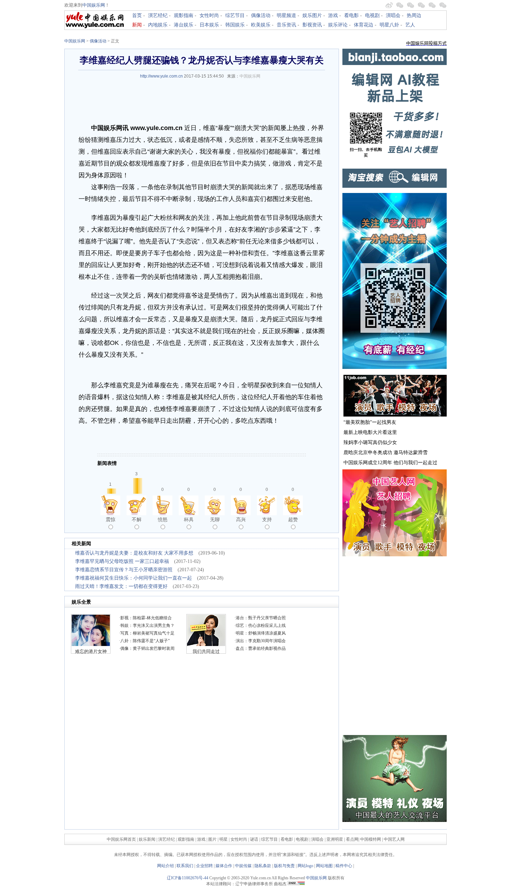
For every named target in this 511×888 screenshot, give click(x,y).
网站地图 (324, 865)
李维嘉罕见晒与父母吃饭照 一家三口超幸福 (122, 561)
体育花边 (363, 24)
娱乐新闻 (147, 839)
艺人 (410, 24)
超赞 (293, 519)
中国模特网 (370, 839)
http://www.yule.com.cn (161, 76)
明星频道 (286, 15)
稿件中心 (343, 865)
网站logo (305, 865)
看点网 (352, 839)
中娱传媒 (243, 865)
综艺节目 (235, 15)
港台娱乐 (183, 24)
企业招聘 (204, 865)
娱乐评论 (338, 24)
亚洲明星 (334, 839)
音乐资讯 (286, 24)
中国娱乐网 (93, 5)
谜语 (254, 839)
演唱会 (393, 15)
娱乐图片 (312, 15)
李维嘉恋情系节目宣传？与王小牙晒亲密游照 (123, 569)
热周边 (414, 15)
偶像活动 (260, 15)
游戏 (333, 15)
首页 (137, 15)
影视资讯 (312, 24)
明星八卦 (389, 24)
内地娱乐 (158, 24)
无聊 (215, 519)
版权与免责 (284, 865)
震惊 (110, 519)
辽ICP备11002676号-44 (187, 877)
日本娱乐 (209, 24)
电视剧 (372, 15)
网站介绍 (165, 865)
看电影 (351, 15)
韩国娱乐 (235, 24)
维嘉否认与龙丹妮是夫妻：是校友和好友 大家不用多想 (134, 553)
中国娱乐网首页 (121, 839)
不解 (136, 519)
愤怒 (163, 519)
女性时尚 (209, 15)
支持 (267, 519)
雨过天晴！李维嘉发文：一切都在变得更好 (121, 586)
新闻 (137, 24)
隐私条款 (262, 865)
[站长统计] (296, 883)
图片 (212, 839)
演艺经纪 (158, 15)
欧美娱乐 (260, 24)
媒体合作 (224, 865)
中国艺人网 (394, 839)
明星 (224, 839)
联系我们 (185, 865)
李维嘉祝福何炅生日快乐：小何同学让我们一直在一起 (133, 578)
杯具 (189, 519)
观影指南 (183, 15)
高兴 (241, 519)
